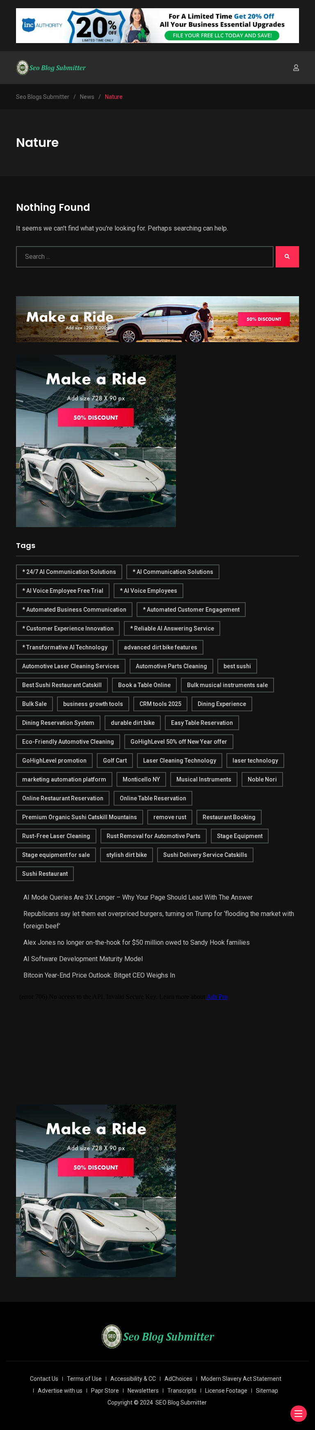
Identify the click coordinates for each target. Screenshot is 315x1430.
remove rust (169, 817)
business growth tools (93, 704)
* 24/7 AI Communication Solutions (69, 572)
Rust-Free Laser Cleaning (56, 836)
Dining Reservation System (58, 723)
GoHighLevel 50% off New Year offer (178, 741)
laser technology (255, 760)
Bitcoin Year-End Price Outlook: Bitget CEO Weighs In (99, 975)
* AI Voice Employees (148, 590)
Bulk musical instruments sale (227, 685)
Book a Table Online (144, 685)
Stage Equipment (239, 836)
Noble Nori (262, 779)
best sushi (237, 666)
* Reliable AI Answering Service (172, 628)
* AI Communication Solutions (172, 572)
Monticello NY (141, 779)
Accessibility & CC (133, 1378)
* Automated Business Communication (74, 609)
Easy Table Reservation (202, 723)
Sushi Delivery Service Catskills (205, 855)
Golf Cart (115, 760)
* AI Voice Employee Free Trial (62, 590)
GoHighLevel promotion (54, 760)
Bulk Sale (34, 704)
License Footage (226, 1390)
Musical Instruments (203, 779)
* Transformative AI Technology (64, 647)
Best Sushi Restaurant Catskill (62, 685)
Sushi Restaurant (45, 873)
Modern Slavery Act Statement (241, 1378)
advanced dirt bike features (160, 647)
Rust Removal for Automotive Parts (154, 836)
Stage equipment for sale (56, 855)
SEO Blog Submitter (181, 1402)
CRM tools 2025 (160, 704)
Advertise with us (60, 1390)
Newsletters (143, 1390)
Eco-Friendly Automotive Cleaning (68, 741)
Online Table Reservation (153, 798)
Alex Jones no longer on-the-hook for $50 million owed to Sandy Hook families (136, 942)
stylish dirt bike (126, 855)
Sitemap (267, 1390)
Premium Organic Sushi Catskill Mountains (79, 817)
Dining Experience (222, 704)
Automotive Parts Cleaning (171, 666)
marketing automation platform (64, 779)
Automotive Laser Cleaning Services (70, 666)
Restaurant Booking (229, 817)
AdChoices (178, 1378)
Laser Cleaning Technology (179, 760)
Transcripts (181, 1390)
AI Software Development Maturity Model (83, 959)
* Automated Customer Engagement (191, 609)
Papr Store (105, 1390)
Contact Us (44, 1378)
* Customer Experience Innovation (68, 628)
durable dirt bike (133, 723)
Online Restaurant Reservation (62, 798)
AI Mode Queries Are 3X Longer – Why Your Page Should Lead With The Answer (138, 897)
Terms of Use (84, 1378)
